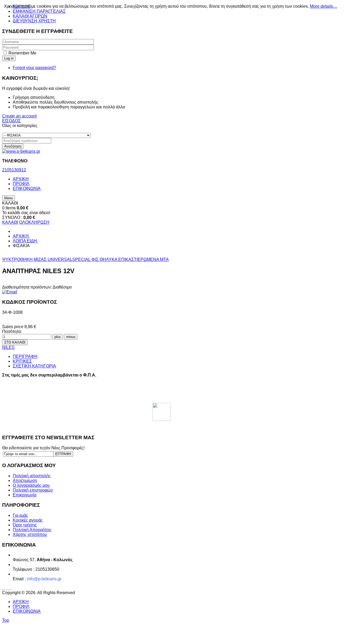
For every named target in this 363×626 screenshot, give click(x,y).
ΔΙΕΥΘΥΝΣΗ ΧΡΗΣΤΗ (34, 21)
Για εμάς (20, 515)
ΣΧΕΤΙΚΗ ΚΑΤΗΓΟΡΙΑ (34, 366)
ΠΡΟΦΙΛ (21, 606)
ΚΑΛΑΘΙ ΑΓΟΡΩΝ (30, 16)
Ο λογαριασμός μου (31, 485)
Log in (9, 58)
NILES (8, 347)
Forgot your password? (34, 67)
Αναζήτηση (12, 146)
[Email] (9, 292)
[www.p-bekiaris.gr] (21, 151)
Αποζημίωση (25, 480)
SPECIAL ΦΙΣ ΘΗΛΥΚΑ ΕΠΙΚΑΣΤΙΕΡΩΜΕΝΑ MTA (120, 259)
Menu (8, 198)
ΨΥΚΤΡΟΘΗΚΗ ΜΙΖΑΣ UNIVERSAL (37, 259)
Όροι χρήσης (25, 525)
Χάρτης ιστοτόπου (30, 534)
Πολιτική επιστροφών (33, 490)
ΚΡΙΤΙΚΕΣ (22, 361)
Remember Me (22, 53)
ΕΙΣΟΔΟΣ (11, 121)
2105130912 (14, 170)
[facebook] (161, 412)
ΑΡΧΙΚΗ (21, 601)
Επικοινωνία (24, 495)
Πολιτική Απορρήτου (32, 529)
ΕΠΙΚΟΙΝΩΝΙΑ (27, 611)
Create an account (19, 116)
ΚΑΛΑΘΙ (10, 222)
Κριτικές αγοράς (28, 520)
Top (5, 620)
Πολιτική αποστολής (32, 475)
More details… (323, 6)
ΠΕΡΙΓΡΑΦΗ (25, 356)
